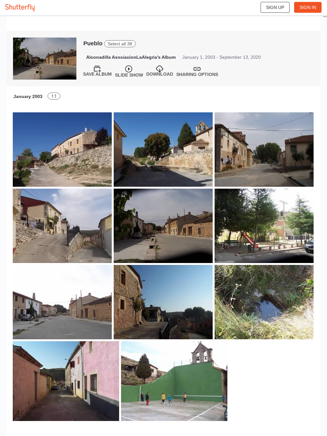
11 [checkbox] (54, 96)
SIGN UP (275, 7)
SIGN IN (308, 7)
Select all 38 (120, 43)
